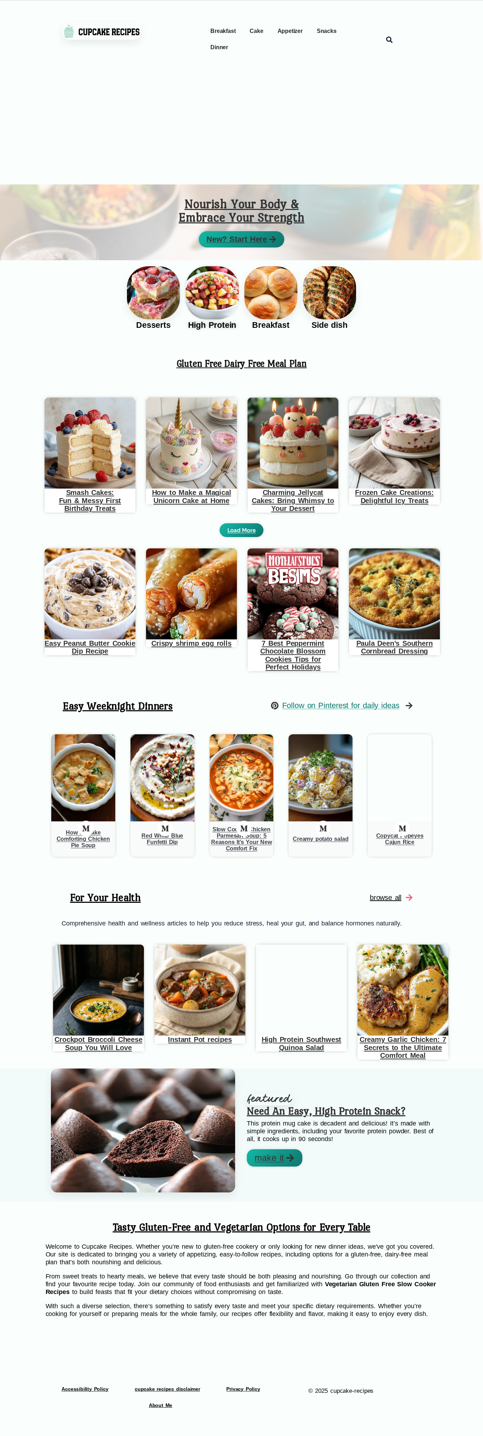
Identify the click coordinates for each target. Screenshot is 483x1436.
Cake (256, 31)
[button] (241, 530)
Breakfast (222, 31)
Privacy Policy (243, 1389)
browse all (385, 897)
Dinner (219, 47)
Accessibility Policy (85, 1389)
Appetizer (290, 31)
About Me (160, 1405)
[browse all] (409, 897)
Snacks (327, 31)
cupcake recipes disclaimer (167, 1389)
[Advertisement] (241, 131)
